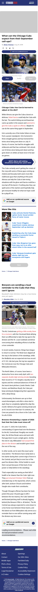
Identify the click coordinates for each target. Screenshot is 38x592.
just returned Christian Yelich (16, 478)
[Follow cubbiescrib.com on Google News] (33, 200)
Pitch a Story (6, 564)
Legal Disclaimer (7, 571)
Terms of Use (6, 567)
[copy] (13, 48)
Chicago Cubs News (13, 271)
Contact (4, 557)
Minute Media (10, 579)
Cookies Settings (24, 574)
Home (3, 271)
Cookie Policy (23, 567)
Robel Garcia (13, 117)
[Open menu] (3, 3)
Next (30, 78)
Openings (21, 554)
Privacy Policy (23, 564)
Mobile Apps (6, 561)
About (3, 554)
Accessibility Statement (26, 571)
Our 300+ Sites (23, 557)
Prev (7, 78)
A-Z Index (4, 574)
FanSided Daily (23, 561)
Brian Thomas (8, 45)
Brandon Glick (9, 299)
